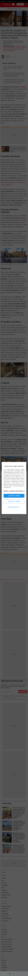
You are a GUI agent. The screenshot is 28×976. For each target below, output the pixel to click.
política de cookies (19, 485)
